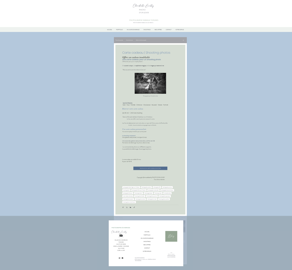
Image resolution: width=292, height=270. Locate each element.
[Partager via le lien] (134, 207)
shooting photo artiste (140, 199)
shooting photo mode (152, 199)
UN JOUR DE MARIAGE (147, 238)
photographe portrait (167, 187)
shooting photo (126, 190)
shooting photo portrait (152, 196)
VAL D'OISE (121, 248)
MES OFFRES (147, 244)
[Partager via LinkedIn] (130, 207)
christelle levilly (167, 193)
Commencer (129, 40)
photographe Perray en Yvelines (139, 190)
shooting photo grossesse (164, 196)
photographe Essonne (127, 193)
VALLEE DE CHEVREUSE (121, 240)
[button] (183, 40)
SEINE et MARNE (118, 246)
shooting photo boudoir (128, 199)
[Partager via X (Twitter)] (126, 207)
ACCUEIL (147, 231)
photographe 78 (157, 187)
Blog (171, 236)
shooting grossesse (148, 193)
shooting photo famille (139, 196)
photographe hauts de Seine (167, 190)
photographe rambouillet (153, 190)
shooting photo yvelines (164, 199)
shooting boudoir (138, 193)
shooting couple (158, 193)
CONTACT (147, 248)
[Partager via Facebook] (123, 207)
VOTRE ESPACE (147, 251)
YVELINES (121, 242)
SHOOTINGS (147, 241)
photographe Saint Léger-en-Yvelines (131, 187)
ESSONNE (126, 246)
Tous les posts (119, 40)
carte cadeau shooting (127, 196)
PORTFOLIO (147, 235)
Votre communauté (141, 40)
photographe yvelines (146, 187)
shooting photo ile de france (129, 202)
